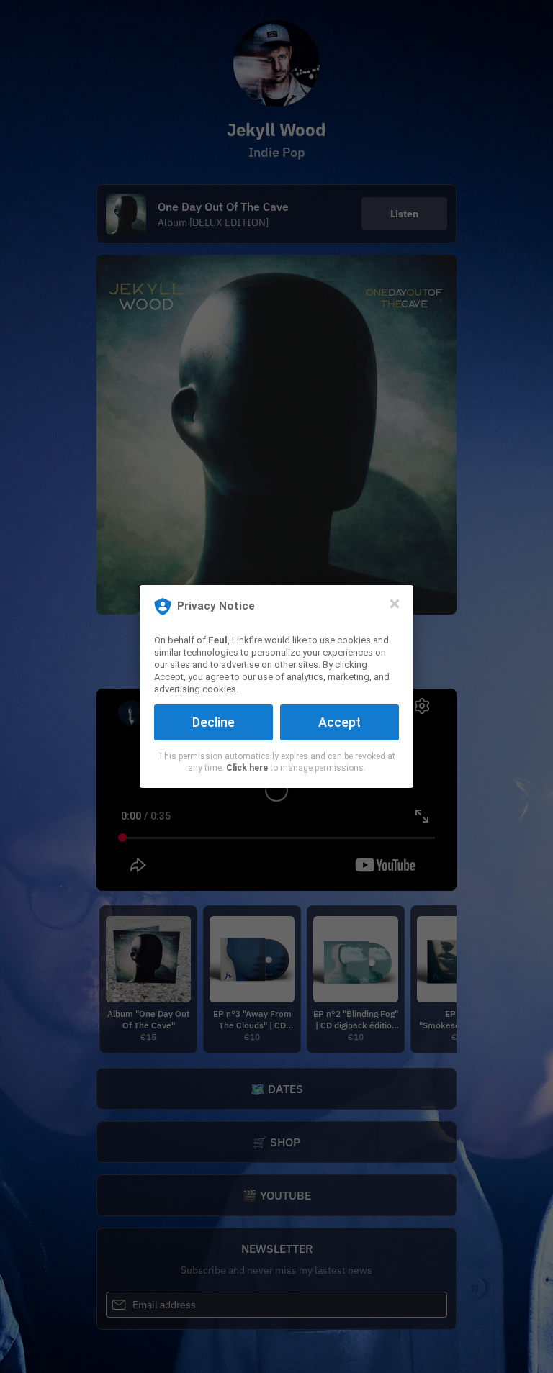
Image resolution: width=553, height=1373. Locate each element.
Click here (247, 768)
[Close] (394, 603)
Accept (339, 722)
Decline (213, 722)
